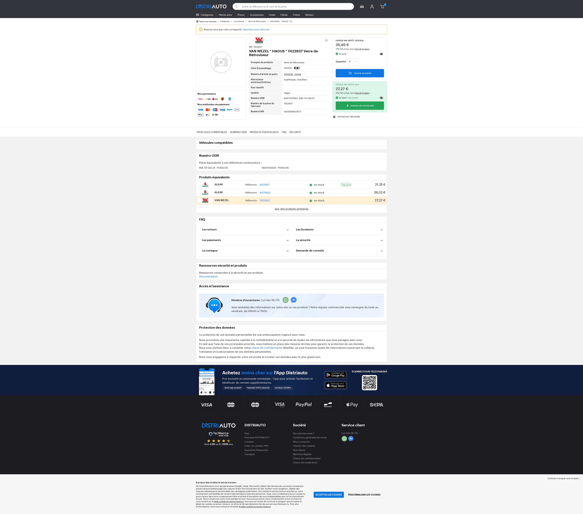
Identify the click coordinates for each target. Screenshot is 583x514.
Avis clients (299, 450)
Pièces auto (225, 14)
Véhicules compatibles (212, 132)
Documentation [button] (208, 276)
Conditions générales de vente (310, 437)
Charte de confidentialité (306, 458)
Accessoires (257, 14)
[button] (362, 6)
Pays (246, 433)
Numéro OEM (238, 132)
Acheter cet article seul (362, 106)
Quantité (341, 62)
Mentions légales (302, 454)
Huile (272, 14)
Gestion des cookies (304, 445)
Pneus (240, 14)
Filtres (284, 14)
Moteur (309, 14)
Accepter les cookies (329, 495)
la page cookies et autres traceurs (255, 506)
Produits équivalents (264, 132)
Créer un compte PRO (256, 445)
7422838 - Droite (292, 74)
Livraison (249, 441)
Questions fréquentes (256, 450)
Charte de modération (305, 462)
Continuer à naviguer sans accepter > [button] (564, 478)
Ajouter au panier (362, 73)
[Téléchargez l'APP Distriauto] (335, 375)
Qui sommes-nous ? (303, 433)
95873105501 (275, 167)
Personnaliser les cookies (364, 495)
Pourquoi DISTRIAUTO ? (257, 437)
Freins (296, 14)
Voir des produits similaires (291, 208)
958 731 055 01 (213, 167)
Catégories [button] (207, 14)
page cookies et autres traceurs (229, 501)
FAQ (284, 132)
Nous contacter (301, 441)
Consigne (249, 454)
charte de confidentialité (266, 347)
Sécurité (295, 132)
